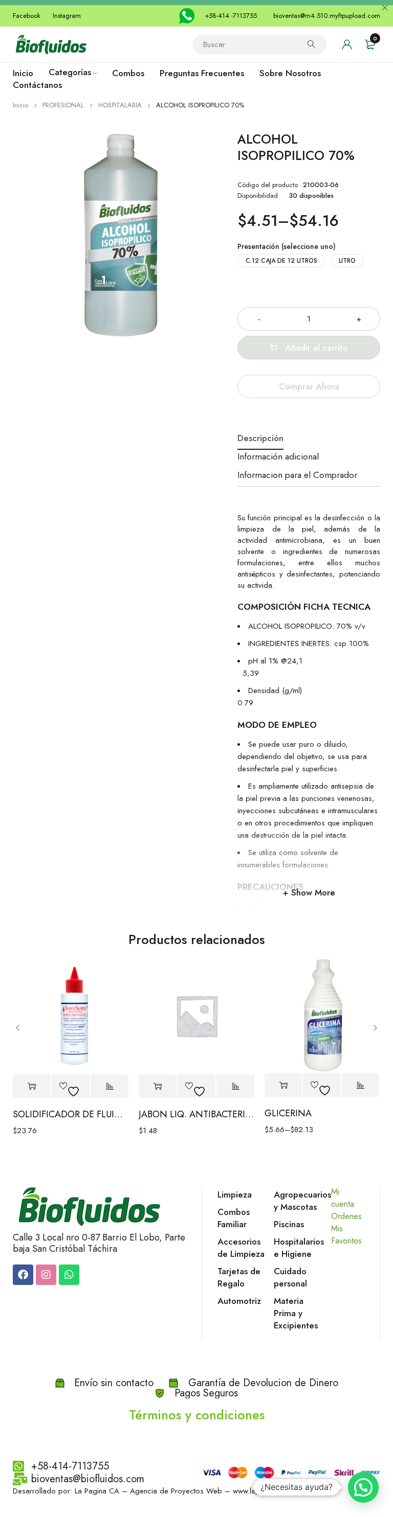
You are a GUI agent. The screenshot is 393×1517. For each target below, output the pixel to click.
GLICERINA (288, 1113)
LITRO (347, 260)
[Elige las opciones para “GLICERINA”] (283, 1085)
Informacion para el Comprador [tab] (297, 475)
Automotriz (239, 1301)
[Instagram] (46, 1275)
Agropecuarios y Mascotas (302, 1200)
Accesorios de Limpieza (241, 1247)
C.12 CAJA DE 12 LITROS (281, 260)
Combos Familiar (233, 1218)
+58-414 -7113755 (231, 15)
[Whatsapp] (69, 1275)
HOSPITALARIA (120, 105)
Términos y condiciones (197, 1415)
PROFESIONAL (63, 105)
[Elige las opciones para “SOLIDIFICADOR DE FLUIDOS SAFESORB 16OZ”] (32, 1086)
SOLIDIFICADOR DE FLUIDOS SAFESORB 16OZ (70, 1114)
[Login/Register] (347, 44)
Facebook (26, 15)
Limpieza (234, 1194)
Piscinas (289, 1224)
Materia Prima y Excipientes (296, 1313)
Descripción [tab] (260, 438)
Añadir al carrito (316, 347)
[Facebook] (23, 1275)
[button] (363, 1487)
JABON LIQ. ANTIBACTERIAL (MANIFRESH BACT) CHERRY (196, 1114)
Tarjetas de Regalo (238, 1277)
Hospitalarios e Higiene (299, 1247)
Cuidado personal (290, 1277)
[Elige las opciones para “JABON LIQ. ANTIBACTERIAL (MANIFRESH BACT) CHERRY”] (158, 1086)
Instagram (67, 15)
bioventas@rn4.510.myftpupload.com (326, 15)
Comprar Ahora (309, 386)
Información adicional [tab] (278, 456)
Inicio (20, 105)
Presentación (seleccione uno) (286, 246)
